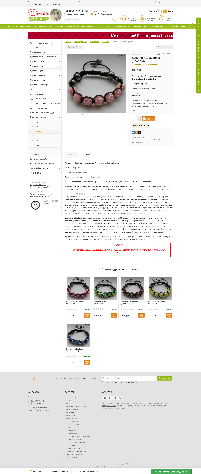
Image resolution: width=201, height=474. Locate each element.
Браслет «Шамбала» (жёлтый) (157, 303)
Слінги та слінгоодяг (39, 108)
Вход (158, 2)
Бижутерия (36, 122)
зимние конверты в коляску (38, 410)
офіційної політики (109, 406)
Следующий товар (164, 47)
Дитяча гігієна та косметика (79, 26)
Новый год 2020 (49, 203)
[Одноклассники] (136, 132)
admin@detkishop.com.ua (103, 14)
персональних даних (131, 382)
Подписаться (164, 378)
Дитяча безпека (56, 26)
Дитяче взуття (122, 26)
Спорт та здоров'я (38, 159)
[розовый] (96, 83)
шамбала (146, 140)
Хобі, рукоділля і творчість (42, 163)
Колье (36, 140)
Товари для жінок (38, 117)
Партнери (57, 4)
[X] (139, 132)
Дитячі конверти (158, 26)
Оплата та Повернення (67, 2)
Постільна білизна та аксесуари (44, 103)
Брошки (36, 126)
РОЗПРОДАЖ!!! (37, 173)
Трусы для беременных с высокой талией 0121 (41, 195)
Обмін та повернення (36, 4)
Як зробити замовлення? (47, 2)
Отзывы (86, 154)
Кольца (36, 145)
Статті (48, 4)
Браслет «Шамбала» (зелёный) (103, 303)
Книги (33, 89)
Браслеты (37, 131)
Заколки (37, 136)
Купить (150, 118)
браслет (139, 140)
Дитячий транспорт (39, 85)
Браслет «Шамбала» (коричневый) (130, 303)
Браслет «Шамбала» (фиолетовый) (75, 350)
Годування (39, 26)
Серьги (36, 154)
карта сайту (100, 466)
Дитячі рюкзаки (178, 26)
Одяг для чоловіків (39, 98)
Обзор (72, 154)
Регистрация (168, 2)
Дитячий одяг (139, 26)
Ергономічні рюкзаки (40, 168)
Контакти (31, 2)
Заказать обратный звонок (76, 14)
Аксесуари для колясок (19, 26)
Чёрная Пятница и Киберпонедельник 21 (39, 186)
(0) (77, 309)
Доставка (82, 2)
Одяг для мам (36, 94)
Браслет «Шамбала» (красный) (75, 303)
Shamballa (154, 140)
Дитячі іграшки (104, 26)
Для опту (100, 2)
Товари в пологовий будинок (43, 112)
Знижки (91, 2)
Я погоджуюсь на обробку (121, 382)
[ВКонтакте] (133, 132)
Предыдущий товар (74, 47)
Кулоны (36, 150)
